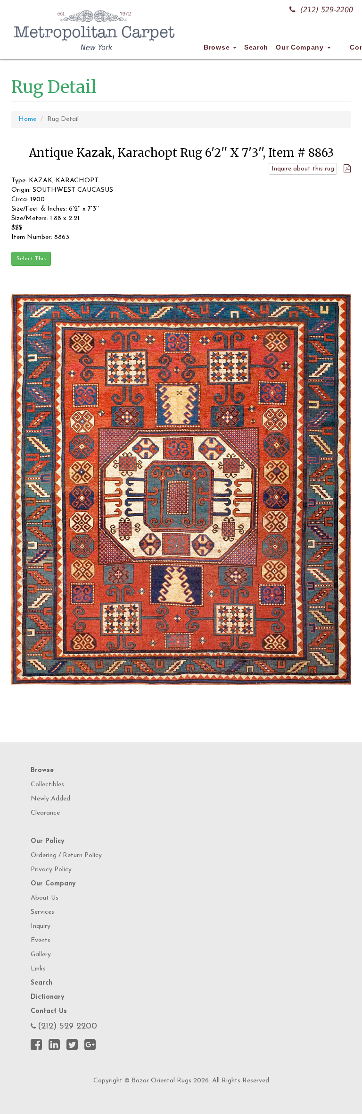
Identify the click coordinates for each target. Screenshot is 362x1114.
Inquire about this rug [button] (303, 168)
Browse (218, 47)
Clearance (45, 812)
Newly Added (50, 798)
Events (40, 940)
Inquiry (40, 926)
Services (42, 912)
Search (256, 47)
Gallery (41, 954)
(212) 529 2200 (67, 1026)
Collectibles (47, 784)
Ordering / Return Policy (66, 855)
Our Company (301, 47)
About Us (44, 897)
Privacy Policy (51, 869)
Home (27, 119)
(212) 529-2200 (326, 9)
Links (38, 968)
